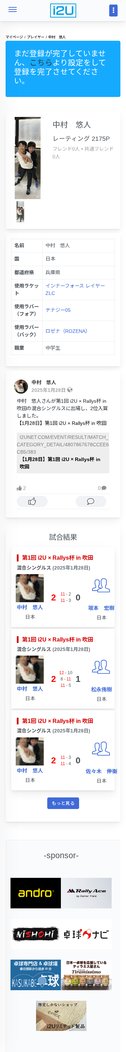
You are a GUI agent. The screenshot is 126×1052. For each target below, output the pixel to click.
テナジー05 (58, 310)
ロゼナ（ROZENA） (68, 331)
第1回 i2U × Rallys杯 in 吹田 (57, 558)
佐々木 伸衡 (101, 771)
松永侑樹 (101, 689)
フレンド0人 (66, 149)
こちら (40, 62)
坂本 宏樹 (101, 608)
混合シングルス (34, 568)
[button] (103, 488)
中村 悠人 (43, 382)
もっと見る (63, 803)
